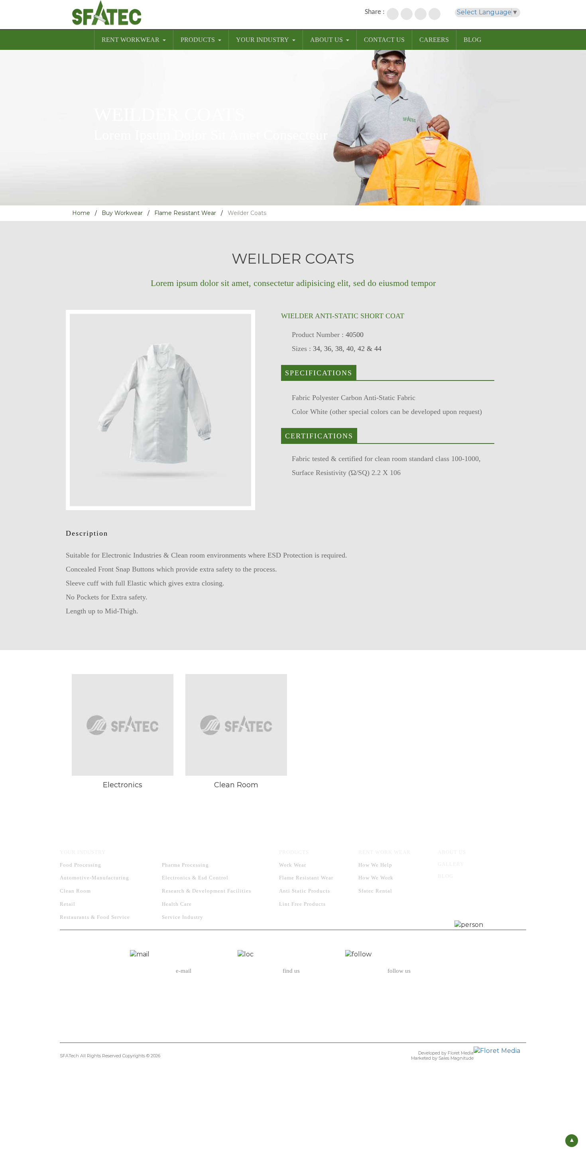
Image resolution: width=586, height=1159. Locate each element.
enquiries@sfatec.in (183, 987)
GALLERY (451, 864)
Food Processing (80, 865)
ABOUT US (326, 39)
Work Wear (292, 865)
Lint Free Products (302, 904)
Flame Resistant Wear (185, 213)
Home (81, 213)
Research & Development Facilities (206, 891)
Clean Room (75, 891)
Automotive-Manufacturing (94, 878)
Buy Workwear (122, 213)
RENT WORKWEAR (130, 39)
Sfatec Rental (375, 891)
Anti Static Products (304, 891)
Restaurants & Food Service (95, 917)
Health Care (177, 904)
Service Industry (182, 917)
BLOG (473, 39)
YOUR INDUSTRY (262, 39)
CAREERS (434, 39)
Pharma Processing (185, 865)
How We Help (375, 865)
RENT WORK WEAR (384, 852)
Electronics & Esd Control (195, 878)
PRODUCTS (198, 39)
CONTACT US (384, 39)
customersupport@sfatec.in (183, 997)
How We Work (375, 878)
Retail (67, 904)
